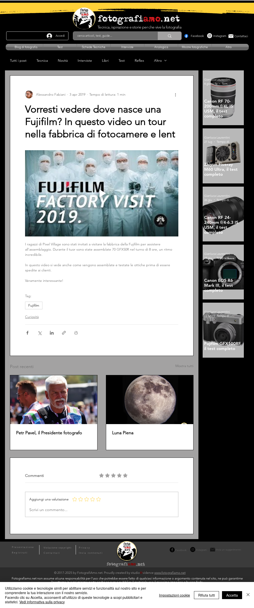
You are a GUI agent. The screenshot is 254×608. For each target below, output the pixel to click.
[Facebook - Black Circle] (172, 549)
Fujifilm (33, 305)
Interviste (85, 60)
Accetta (232, 595)
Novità (63, 60)
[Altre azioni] (175, 94)
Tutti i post (18, 60)
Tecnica (42, 60)
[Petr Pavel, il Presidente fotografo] (53, 399)
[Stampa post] (76, 332)
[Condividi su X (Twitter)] (39, 332)
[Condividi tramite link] (64, 332)
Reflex (139, 60)
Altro (158, 60)
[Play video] (101, 193)
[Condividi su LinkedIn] (51, 332)
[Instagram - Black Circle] (192, 549)
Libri (105, 60)
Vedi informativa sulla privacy (42, 601)
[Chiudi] (248, 595)
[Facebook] (186, 35)
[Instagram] (209, 35)
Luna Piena (122, 432)
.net (140, 564)
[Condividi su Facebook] (27, 332)
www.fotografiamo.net (170, 573)
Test (122, 60)
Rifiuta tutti (206, 595)
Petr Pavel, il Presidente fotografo (49, 432)
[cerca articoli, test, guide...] (169, 36)
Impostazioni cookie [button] (174, 595)
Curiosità (32, 317)
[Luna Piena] (149, 399)
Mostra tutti (184, 366)
